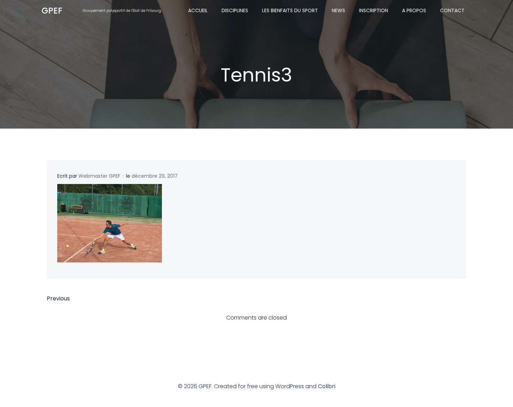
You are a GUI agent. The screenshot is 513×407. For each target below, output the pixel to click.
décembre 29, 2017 (155, 175)
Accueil (198, 10)
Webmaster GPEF (99, 175)
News (338, 10)
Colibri (326, 386)
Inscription (373, 10)
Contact (452, 10)
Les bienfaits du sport (290, 10)
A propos (414, 10)
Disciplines (235, 10)
